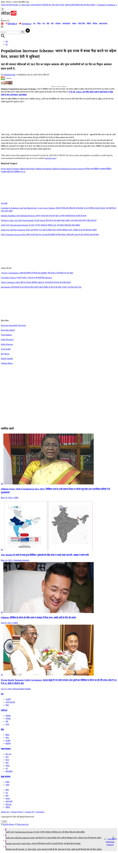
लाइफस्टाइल (66, 24)
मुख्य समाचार (103, 24)
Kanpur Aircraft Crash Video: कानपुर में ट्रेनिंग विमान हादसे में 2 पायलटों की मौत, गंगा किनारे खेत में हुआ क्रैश (43, 843)
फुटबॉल (8, 741)
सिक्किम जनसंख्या (100, 169)
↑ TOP (4, 822)
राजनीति (8, 699)
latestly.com (50, 158)
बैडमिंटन (8, 743)
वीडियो (89, 24)
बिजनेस (95, 24)
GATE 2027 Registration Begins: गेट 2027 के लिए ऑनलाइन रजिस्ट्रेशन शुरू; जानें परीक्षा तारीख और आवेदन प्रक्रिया (45, 832)
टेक (44, 24)
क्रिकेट (7, 735)
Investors (40, 812)
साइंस (7, 785)
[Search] (2, 18)
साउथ (7, 724)
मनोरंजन (58, 24)
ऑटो (47, 24)
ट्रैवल (7, 757)
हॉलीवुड (8, 719)
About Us (5, 812)
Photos (8, 804)
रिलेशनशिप (9, 771)
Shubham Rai (9, 75)
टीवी (7, 721)
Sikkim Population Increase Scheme (68, 169)
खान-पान (8, 754)
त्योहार (8, 766)
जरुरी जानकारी (10, 702)
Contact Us (29, 812)
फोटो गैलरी (81, 24)
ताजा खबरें (4, 203)
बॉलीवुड (8, 716)
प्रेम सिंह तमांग (89, 169)
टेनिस (7, 738)
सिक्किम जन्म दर (20, 172)
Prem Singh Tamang (10, 169)
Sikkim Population (44, 169)
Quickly (12, 24)
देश (34, 24)
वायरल (74, 24)
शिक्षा (7, 705)
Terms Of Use (17, 812)
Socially (26, 24)
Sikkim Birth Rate (27, 169)
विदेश (39, 24)
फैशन (7, 760)
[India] (2, 27)
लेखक (7, 782)
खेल (52, 24)
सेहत (7, 763)
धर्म (7, 768)
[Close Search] (28, 30)
